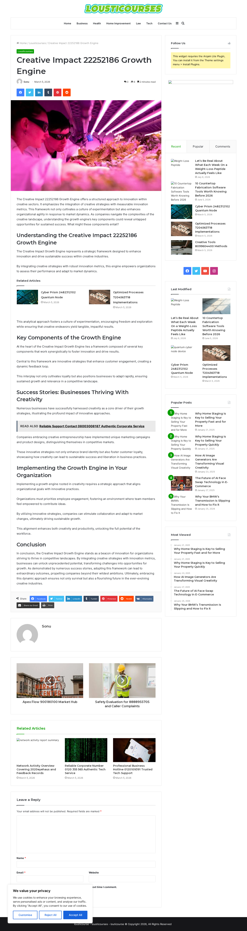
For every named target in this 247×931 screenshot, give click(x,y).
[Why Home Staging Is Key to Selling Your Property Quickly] (181, 443)
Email (21, 872)
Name (21, 858)
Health (97, 23)
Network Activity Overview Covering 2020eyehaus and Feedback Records (36, 769)
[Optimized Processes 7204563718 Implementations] (99, 297)
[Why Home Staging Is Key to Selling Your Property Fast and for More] (181, 422)
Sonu (26, 81)
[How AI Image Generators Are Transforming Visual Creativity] (181, 462)
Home (67, 23)
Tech (149, 23)
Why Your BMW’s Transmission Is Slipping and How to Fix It (212, 500)
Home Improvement (118, 23)
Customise (25, 915)
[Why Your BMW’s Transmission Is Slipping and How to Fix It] (181, 505)
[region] (50, 903)
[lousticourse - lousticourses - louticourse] (123, 9)
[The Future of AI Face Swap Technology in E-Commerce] (181, 483)
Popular (198, 146)
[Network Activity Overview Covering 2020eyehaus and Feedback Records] (38, 750)
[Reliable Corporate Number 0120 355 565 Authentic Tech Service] (86, 750)
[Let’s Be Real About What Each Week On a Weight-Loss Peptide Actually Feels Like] (181, 166)
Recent (176, 146)
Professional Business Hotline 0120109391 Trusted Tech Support (132, 769)
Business (82, 23)
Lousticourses (37, 43)
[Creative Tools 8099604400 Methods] (181, 247)
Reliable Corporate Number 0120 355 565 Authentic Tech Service (85, 769)
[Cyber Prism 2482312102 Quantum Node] (27, 297)
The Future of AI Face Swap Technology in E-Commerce (211, 482)
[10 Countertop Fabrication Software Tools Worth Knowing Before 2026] (181, 191)
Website (94, 872)
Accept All (75, 915)
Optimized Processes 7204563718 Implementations (128, 297)
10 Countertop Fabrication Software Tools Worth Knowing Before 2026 (213, 326)
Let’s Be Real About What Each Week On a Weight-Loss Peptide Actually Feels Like (185, 326)
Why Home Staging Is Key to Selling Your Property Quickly (210, 440)
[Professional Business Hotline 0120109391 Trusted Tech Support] (134, 750)
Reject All (50, 915)
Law (138, 23)
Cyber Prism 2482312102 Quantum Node (182, 369)
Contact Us (165, 23)
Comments (222, 146)
